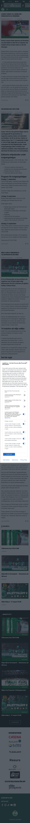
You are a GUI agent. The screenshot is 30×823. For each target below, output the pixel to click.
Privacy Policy (23, 460)
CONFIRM (9, 454)
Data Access (15, 460)
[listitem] (15, 391)
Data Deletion (6, 460)
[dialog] (15, 411)
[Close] (27, 363)
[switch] (24, 395)
